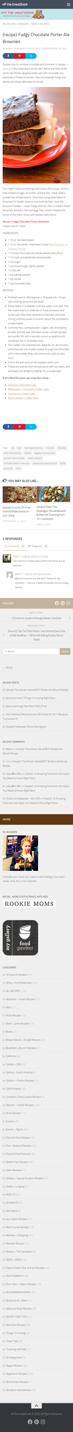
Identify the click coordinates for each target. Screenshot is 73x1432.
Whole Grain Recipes (17, 1381)
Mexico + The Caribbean (19, 1251)
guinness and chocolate (14, 458)
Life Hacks (11, 1210)
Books (9, 1031)
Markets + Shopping (17, 1235)
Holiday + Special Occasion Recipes (25, 1178)
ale (12, 448)
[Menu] (68, 4)
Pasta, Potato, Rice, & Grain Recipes (25, 1267)
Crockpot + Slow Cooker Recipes (23, 1096)
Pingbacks (39, 546)
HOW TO (10, 1194)
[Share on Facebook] (8, 56)
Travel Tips (12, 1341)
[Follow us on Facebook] (57, 603)
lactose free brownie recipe (45, 463)
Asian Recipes (13, 1015)
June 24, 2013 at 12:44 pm (38, 574)
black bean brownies (34, 448)
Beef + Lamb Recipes (17, 1023)
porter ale (8, 468)
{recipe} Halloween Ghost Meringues (26, 726)
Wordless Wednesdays (18, 1390)
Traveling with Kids (16, 1349)
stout (18, 468)
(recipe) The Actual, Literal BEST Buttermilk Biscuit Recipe (37, 689)
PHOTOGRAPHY (15, 1276)
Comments (16, 546)
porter (62, 463)
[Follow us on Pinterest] (62, 603)
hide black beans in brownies (16, 463)
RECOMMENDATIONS (18, 1292)
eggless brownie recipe (45, 453)
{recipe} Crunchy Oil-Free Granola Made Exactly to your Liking (16, 511)
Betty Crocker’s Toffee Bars (23, 398)
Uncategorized (14, 1357)
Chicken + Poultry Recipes (20, 1080)
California (11, 1056)
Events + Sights (14, 1129)
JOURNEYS (12, 1202)
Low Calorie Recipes (17, 1219)
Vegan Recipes (14, 1365)
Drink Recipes (13, 1113)
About (9, 667)
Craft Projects (13, 1088)
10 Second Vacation (16, 974)
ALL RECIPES (9, 23)
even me (7, 68)
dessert (27, 453)
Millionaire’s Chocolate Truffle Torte (28, 389)
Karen (9, 48)
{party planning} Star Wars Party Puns (26, 706)
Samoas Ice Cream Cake (21, 393)
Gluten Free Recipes (17, 1162)
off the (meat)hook (14, 4)
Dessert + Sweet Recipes (34, 23)
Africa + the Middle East (19, 982)
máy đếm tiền (13, 773)
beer (19, 448)
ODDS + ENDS (13, 1259)
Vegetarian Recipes (16, 1373)
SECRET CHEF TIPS (16, 1316)
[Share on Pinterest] (19, 56)
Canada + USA (13, 1064)
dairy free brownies (12, 453)
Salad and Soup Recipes (19, 1308)
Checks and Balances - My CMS (23, 798)
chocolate (62, 448)
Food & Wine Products (18, 1153)
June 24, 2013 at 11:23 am (35, 556)
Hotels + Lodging (15, 1186)
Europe (10, 1121)
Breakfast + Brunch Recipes (21, 1048)
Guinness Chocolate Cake (22, 385)
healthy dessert (35, 458)
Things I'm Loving (15, 1333)
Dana (15, 556)
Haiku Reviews (14, 1170)
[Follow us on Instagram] (68, 603)
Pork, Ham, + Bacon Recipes (21, 1284)
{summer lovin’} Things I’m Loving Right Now (30, 698)
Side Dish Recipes (15, 1324)
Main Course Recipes (17, 1227)
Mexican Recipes (15, 1243)
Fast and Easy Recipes (18, 1137)
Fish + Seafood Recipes (18, 1145)
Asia (8, 1007)
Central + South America (19, 1072)
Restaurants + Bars (16, 1300)
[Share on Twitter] (31, 56)
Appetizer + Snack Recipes (20, 999)
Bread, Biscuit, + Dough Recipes (23, 1039)
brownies (50, 448)
